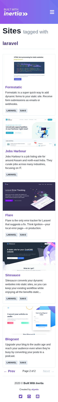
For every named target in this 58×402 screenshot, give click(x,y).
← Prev (9, 371)
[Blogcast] (29, 320)
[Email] (38, 396)
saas (23, 111)
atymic (35, 389)
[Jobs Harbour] (29, 132)
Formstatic (13, 87)
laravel (11, 111)
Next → (48, 371)
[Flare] (29, 196)
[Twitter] (21, 396)
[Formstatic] (29, 68)
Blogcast (12, 339)
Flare (9, 215)
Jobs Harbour (15, 151)
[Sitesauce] (29, 256)
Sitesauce (12, 275)
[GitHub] (29, 396)
